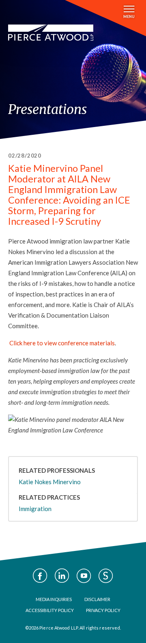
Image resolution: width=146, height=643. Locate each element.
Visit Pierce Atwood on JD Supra (106, 575)
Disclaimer (97, 599)
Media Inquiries (54, 599)
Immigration (35, 508)
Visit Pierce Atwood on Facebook (40, 575)
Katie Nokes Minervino (50, 481)
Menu (129, 16)
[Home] (50, 32)
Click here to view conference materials (62, 343)
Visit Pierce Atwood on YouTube (84, 575)
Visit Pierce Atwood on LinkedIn (62, 575)
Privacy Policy (103, 610)
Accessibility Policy (50, 610)
